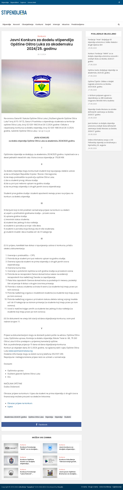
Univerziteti (32, 2)
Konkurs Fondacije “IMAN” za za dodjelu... (29, 448)
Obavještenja (27, 24)
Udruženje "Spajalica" (26, 487)
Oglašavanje (117, 487)
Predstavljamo (77, 24)
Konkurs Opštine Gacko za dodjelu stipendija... (27, 461)
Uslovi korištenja (105, 487)
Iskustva (65, 24)
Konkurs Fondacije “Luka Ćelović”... (28, 473)
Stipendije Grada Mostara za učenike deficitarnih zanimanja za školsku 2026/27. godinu (102, 112)
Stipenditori (14, 2)
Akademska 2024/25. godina (16, 417)
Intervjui (56, 24)
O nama (84, 487)
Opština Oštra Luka (35, 417)
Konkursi (39, 24)
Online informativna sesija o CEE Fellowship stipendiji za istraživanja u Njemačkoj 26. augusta (102, 142)
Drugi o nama (93, 487)
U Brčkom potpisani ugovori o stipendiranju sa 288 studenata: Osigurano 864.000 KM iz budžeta (101, 98)
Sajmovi (23, 2)
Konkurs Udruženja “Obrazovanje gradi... (68, 460)
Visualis (60, 487)
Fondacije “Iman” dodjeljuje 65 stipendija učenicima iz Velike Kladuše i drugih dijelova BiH (103, 42)
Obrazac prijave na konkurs (19, 403)
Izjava (10, 406)
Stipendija (49, 417)
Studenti (67, 417)
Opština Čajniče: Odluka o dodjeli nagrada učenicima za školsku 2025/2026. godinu (101, 84)
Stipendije (5, 2)
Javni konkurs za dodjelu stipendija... (67, 448)
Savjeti (48, 24)
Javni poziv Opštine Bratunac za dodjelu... (68, 473)
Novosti (16, 24)
